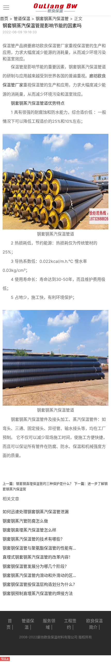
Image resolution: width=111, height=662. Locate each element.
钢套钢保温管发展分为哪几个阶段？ (36, 566)
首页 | (9, 624)
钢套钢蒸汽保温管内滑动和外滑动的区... (39, 575)
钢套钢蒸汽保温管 (52, 18)
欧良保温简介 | (94, 624)
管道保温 (22, 18)
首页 (4, 18)
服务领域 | (49, 624)
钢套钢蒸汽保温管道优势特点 (38, 103)
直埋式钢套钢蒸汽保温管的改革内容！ (38, 557)
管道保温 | (28, 624)
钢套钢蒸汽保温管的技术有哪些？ (34, 539)
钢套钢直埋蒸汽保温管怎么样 (29, 530)
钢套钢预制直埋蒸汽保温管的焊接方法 (38, 593)
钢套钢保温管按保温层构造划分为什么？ (40, 584)
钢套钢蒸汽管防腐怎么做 (25, 521)
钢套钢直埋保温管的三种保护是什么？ (44, 483)
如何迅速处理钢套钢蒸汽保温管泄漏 (36, 511)
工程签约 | (70, 624)
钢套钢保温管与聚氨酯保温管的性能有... (39, 548)
